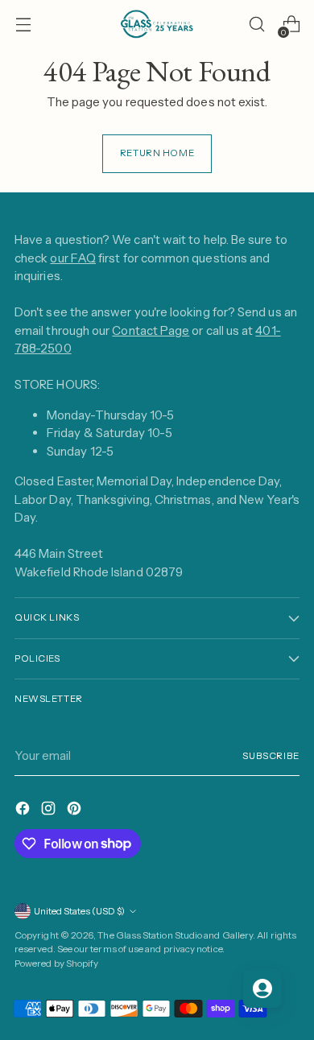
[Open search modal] (256, 24)
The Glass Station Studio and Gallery (175, 935)
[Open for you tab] (262, 988)
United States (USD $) (79, 911)
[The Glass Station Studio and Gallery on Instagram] (50, 811)
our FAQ (73, 258)
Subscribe (271, 755)
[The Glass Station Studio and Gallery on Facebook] (24, 811)
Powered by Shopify (56, 963)
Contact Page (150, 330)
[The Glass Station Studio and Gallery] (157, 24)
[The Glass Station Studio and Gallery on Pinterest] (75, 811)
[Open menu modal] (22, 24)
